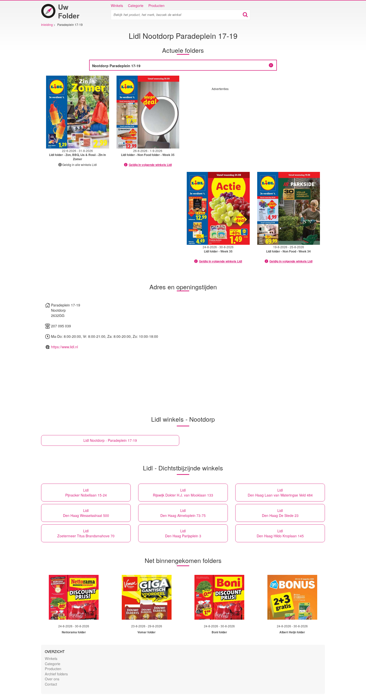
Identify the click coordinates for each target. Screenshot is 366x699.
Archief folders (56, 673)
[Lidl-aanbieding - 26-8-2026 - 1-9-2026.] (148, 112)
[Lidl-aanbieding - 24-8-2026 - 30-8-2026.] (218, 208)
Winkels (117, 5)
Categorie (135, 5)
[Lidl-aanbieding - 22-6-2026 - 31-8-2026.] (77, 112)
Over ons (52, 678)
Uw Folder (68, 11)
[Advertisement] (253, 125)
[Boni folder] (219, 597)
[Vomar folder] (147, 597)
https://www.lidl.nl (64, 346)
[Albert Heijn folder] (292, 597)
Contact (51, 684)
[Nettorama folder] (74, 597)
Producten (156, 5)
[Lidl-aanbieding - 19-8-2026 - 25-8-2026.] (288, 208)
